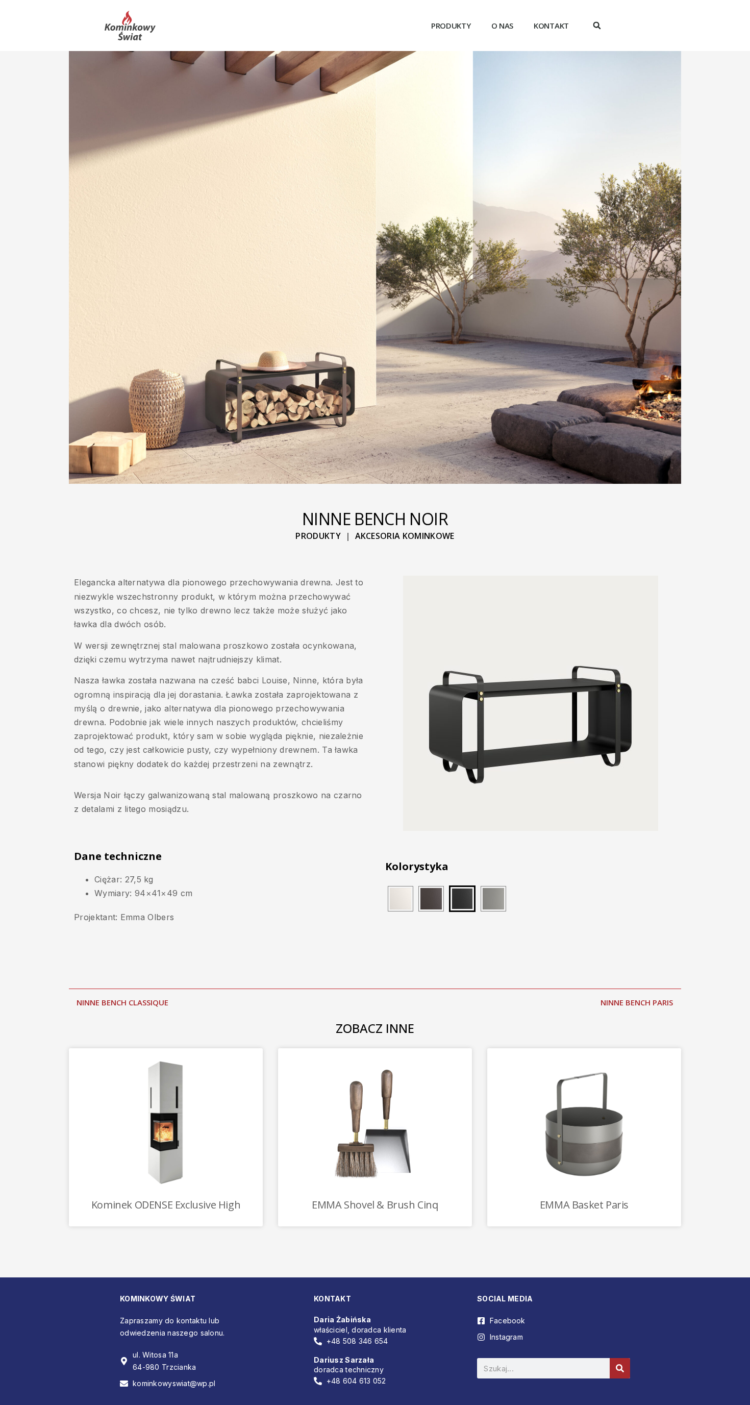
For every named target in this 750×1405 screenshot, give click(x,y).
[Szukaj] (620, 1368)
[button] (597, 25)
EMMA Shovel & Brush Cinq (375, 1205)
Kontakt (551, 25)
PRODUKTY (318, 535)
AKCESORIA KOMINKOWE (405, 535)
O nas (502, 25)
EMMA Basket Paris (584, 1205)
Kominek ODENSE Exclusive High (165, 1205)
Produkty (451, 25)
